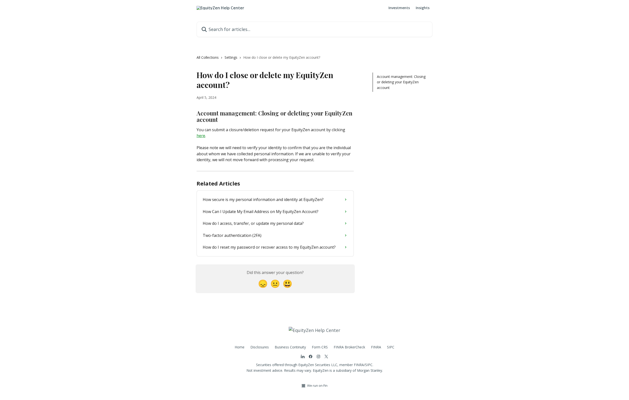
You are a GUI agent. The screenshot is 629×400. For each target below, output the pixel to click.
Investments (399, 8)
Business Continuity (290, 347)
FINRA (376, 347)
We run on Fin (317, 385)
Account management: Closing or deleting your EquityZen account (401, 82)
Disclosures (259, 347)
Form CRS (320, 347)
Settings (231, 57)
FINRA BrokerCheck (349, 347)
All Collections (208, 57)
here (201, 135)
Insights (422, 8)
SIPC (390, 347)
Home (239, 347)
